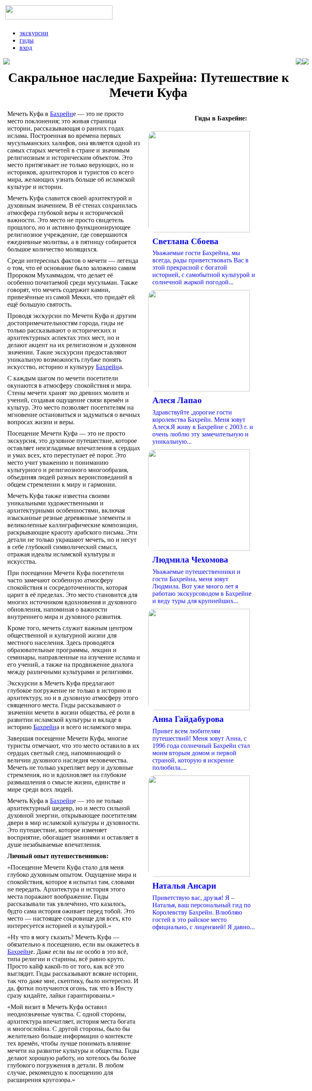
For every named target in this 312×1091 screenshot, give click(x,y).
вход (26, 47)
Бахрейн (61, 113)
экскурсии (34, 33)
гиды (27, 40)
